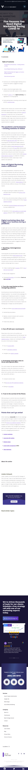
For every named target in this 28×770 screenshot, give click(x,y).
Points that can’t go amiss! (9, 76)
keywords (17, 268)
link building (10, 386)
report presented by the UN (17, 146)
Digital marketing (19, 182)
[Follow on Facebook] (19, 754)
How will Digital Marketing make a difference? (13, 69)
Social (15, 148)
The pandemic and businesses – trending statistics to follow (14, 65)
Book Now (14, 501)
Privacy (12, 759)
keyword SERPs (11, 345)
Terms (16, 759)
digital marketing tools (17, 255)
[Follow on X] (21, 754)
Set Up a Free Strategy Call (10, 618)
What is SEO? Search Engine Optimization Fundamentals (12, 533)
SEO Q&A (8, 279)
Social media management (9, 445)
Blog (7, 35)
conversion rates (10, 102)
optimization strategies (12, 349)
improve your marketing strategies (13, 422)
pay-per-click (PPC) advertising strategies (14, 382)
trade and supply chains (12, 140)
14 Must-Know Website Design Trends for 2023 (14, 586)
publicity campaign (14, 353)
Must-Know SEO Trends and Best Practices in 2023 (13, 560)
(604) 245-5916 (14, 675)
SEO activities (11, 277)
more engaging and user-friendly (18, 308)
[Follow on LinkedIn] (24, 754)
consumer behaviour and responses (16, 205)
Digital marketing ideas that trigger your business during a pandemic (14, 72)
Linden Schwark (6, 474)
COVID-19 (10, 94)
